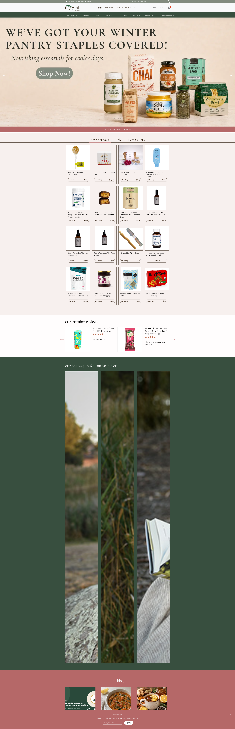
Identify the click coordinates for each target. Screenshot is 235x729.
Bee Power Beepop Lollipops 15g (75, 173)
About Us (119, 8)
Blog (135, 8)
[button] (169, 8)
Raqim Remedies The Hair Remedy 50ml (78, 254)
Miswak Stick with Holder (130, 253)
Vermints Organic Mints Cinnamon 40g (155, 294)
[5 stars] (102, 334)
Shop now (88, 1)
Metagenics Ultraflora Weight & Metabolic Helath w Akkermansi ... (78, 215)
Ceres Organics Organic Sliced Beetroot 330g (103, 294)
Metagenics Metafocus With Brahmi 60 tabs (155, 254)
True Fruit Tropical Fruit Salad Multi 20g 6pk (104, 329)
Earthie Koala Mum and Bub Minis (129, 173)
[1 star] (94, 334)
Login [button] (155, 8)
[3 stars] (98, 334)
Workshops (109, 8)
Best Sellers (136, 140)
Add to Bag (78, 180)
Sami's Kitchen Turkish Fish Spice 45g (130, 294)
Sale (119, 140)
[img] (230, 714)
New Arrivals (99, 140)
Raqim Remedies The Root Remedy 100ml (104, 254)
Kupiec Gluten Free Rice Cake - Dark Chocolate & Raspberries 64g (156, 331)
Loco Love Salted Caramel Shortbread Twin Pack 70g (104, 214)
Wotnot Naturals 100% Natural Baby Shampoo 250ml (155, 174)
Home (100, 8)
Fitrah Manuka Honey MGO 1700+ (104, 173)
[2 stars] (96, 334)
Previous (4, 75)
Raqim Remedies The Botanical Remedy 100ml (156, 214)
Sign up (160, 8)
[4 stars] (100, 334)
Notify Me (157, 260)
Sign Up (128, 723)
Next (230, 75)
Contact (128, 8)
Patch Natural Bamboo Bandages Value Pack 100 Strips (130, 215)
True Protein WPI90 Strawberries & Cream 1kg (78, 294)
